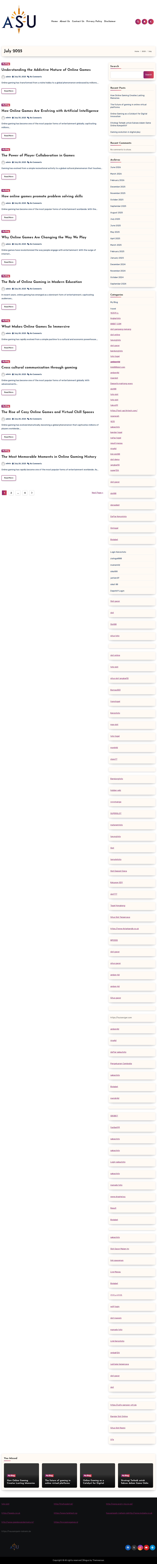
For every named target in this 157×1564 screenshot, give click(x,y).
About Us (65, 21)
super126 (114, 470)
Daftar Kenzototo (118, 516)
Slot (112, 848)
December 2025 (117, 187)
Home (54, 21)
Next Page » (97, 493)
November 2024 (117, 271)
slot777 (113, 894)
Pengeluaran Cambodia (121, 1063)
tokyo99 (114, 405)
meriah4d (114, 1098)
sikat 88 (114, 584)
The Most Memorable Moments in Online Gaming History (48, 457)
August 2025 (116, 212)
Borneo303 (115, 690)
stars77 (113, 759)
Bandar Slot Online (119, 1416)
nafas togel (115, 438)
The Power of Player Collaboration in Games (38, 155)
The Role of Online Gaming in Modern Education (41, 282)
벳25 (112, 421)
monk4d (114, 747)
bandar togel (116, 432)
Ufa (112, 1439)
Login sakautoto (117, 1162)
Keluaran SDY (116, 882)
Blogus (86, 1560)
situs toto (114, 636)
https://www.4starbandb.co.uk (124, 929)
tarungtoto (115, 340)
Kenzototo (115, 713)
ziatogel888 (116, 558)
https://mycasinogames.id (66, 1522)
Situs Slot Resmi (117, 1428)
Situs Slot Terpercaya (120, 917)
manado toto (116, 1185)
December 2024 (117, 264)
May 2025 (115, 232)
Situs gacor (115, 998)
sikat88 (113, 571)
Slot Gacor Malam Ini (119, 1249)
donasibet (115, 505)
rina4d (113, 448)
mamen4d (115, 565)
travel (113, 309)
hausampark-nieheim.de (117, 1513)
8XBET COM (115, 324)
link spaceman (117, 1260)
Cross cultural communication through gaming (39, 367)
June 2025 (115, 225)
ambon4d (115, 362)
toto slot (114, 394)
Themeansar (98, 1560)
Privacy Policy (94, 21)
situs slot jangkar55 (119, 678)
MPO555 (114, 940)
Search (114, 66)
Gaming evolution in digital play (125, 132)
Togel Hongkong (117, 905)
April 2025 (115, 238)
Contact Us (78, 21)
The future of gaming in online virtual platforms (128, 105)
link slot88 (115, 454)
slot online (115, 335)
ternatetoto (115, 859)
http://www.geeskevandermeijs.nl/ (17, 1522)
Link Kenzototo (117, 1341)
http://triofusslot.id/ (63, 1504)
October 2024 (116, 277)
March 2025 (116, 245)
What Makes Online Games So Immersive (35, 326)
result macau (116, 443)
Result (113, 1208)
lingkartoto (115, 318)
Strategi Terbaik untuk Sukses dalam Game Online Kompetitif (130, 124)
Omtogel (114, 528)
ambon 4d (115, 975)
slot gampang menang (120, 329)
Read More (8, 91)
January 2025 (117, 258)
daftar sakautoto (118, 1052)
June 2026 (115, 167)
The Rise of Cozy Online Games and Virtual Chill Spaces (47, 412)
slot (112, 613)
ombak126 (115, 1353)
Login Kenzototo (118, 552)
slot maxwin (116, 1318)
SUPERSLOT (115, 813)
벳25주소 (114, 313)
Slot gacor (115, 601)
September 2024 (118, 284)
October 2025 (116, 200)
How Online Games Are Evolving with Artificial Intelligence (50, 111)
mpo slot (114, 724)
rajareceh (114, 416)
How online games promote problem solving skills (42, 196)
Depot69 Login (117, 591)
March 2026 (116, 174)
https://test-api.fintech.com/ (123, 410)
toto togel (115, 356)
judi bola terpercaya (119, 1364)
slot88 (113, 389)
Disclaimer (110, 21)
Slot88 (113, 624)
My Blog (5, 64)
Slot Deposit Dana (118, 871)
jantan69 (114, 578)
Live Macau (115, 1272)
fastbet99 (115, 1127)
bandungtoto (116, 351)
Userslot (114, 378)
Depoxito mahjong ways (121, 383)
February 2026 (117, 180)
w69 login (114, 1306)
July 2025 (115, 219)
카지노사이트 (116, 1295)
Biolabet (114, 539)
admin (8, 77)
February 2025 (117, 251)
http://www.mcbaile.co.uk (140, 1513)
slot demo (114, 459)
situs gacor (115, 963)
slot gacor (115, 345)
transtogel (115, 701)
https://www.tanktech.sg (65, 1513)
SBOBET (114, 1116)
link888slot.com (117, 367)
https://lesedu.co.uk (10, 1513)
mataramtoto (116, 825)
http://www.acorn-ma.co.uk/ (119, 1504)
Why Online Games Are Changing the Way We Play (43, 237)
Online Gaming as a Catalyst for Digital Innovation (128, 115)
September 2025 (118, 206)
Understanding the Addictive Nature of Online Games (46, 70)
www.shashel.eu (117, 1197)
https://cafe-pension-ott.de (123, 1405)
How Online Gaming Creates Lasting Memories (127, 96)
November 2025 (117, 193)
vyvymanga (115, 802)
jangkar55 (115, 465)
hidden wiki (115, 790)
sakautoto (115, 427)
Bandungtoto (116, 779)
